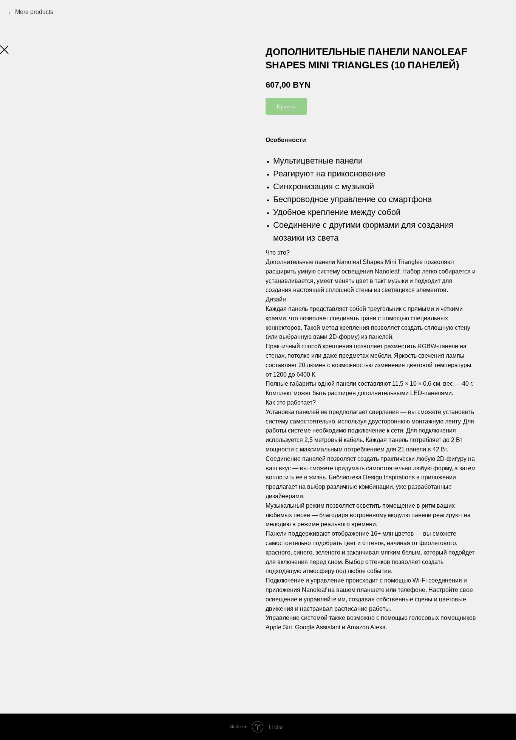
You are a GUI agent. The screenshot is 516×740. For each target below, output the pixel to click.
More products (34, 12)
